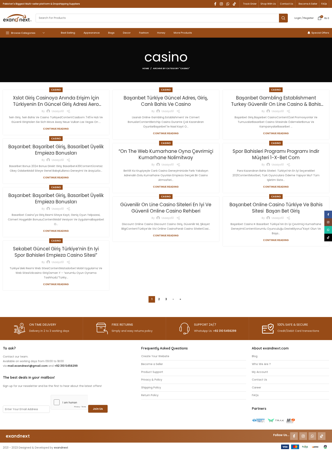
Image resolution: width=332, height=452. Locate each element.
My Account (260, 372)
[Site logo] (17, 18)
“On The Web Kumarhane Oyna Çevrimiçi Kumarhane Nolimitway (166, 154)
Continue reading (56, 128)
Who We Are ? (261, 364)
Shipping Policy (151, 387)
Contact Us (259, 380)
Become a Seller (152, 364)
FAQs (255, 395)
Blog (254, 356)
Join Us (98, 409)
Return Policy (150, 395)
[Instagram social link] (221, 4)
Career (256, 387)
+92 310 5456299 (224, 331)
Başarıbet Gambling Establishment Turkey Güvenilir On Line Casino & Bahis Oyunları (276, 104)
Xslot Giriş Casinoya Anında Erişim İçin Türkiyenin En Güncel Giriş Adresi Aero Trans (56, 104)
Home (145, 68)
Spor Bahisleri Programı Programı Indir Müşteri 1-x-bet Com (276, 154)
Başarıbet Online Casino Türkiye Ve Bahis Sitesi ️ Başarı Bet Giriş (276, 207)
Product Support (152, 372)
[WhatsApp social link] (228, 4)
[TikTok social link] (234, 4)
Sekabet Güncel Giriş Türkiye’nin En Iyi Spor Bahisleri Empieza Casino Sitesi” (56, 252)
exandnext (61, 448)
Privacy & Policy (151, 380)
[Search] (283, 18)
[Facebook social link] (215, 4)
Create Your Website (155, 356)
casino (56, 89)
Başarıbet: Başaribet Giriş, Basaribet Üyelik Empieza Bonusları (56, 149)
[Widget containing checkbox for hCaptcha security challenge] (69, 402)
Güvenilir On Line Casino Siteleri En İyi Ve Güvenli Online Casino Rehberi (165, 207)
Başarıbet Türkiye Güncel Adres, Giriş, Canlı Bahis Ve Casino (166, 101)
